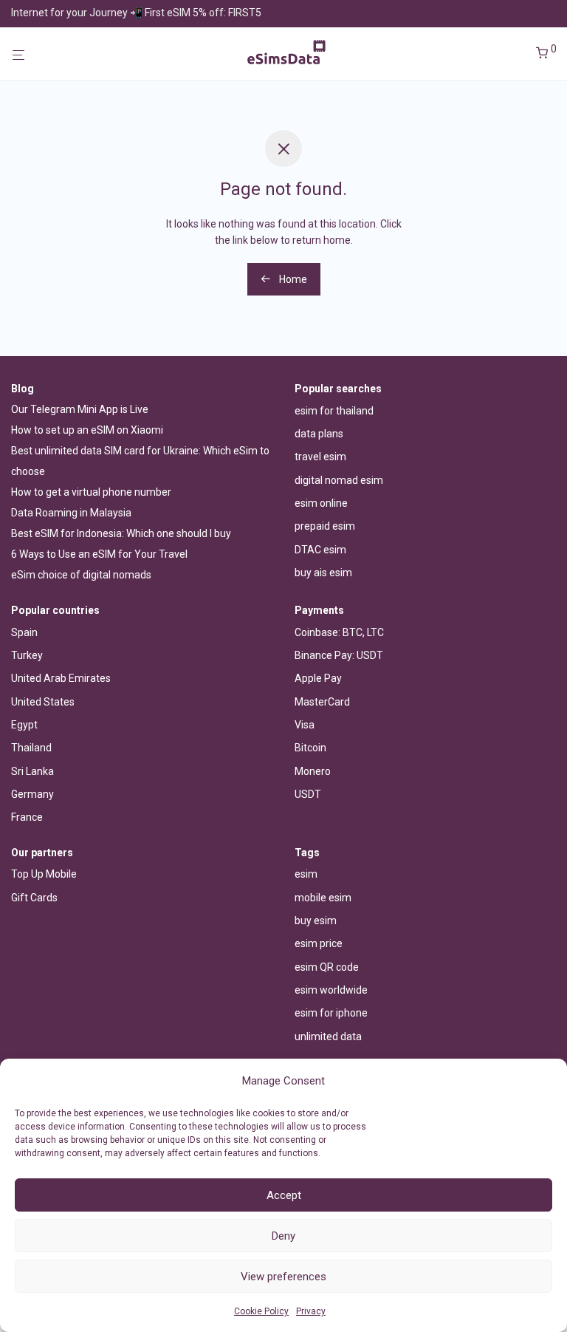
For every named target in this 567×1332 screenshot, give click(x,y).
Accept (284, 1195)
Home (292, 279)
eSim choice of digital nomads (81, 575)
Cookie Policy (261, 1311)
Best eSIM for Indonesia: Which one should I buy (121, 533)
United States (43, 702)
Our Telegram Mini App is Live (79, 409)
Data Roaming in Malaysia (71, 513)
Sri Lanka (32, 771)
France (27, 817)
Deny (283, 1236)
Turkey (27, 655)
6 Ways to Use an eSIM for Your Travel (99, 554)
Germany (32, 794)
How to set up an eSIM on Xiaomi (87, 430)
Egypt (24, 725)
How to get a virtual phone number (91, 492)
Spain (24, 632)
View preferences (283, 1276)
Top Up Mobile (44, 874)
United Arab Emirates (61, 678)
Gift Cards (34, 898)
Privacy (311, 1311)
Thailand (31, 748)
